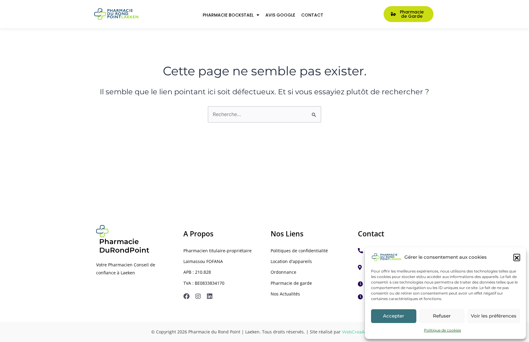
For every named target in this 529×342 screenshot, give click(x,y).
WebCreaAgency (360, 332)
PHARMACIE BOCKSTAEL (228, 15)
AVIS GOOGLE (280, 15)
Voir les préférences (493, 316)
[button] (517, 257)
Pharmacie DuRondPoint (124, 246)
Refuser (442, 316)
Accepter (393, 316)
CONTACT (312, 15)
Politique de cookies (442, 330)
